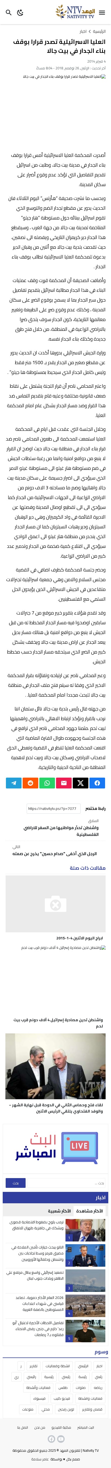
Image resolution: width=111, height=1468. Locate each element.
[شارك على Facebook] (97, 783)
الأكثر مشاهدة (89, 1211)
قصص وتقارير (92, 1409)
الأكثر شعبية (59, 1211)
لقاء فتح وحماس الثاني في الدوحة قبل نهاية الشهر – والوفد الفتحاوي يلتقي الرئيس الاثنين (56, 1108)
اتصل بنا (22, 1427)
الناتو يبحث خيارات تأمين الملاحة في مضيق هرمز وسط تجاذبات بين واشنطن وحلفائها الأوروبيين (37, 1253)
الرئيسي (83, 1366)
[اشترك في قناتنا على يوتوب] (60, 1439)
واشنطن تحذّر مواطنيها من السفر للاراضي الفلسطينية (61, 828)
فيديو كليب (62, 1398)
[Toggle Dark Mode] (20, 12)
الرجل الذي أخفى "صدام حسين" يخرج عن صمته (54, 851)
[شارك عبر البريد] (63, 783)
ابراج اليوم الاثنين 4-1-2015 (79, 938)
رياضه (98, 1387)
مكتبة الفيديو (61, 1427)
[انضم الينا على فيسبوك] (51, 1439)
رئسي (98, 1376)
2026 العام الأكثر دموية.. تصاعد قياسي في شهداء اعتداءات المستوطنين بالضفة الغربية (40, 1303)
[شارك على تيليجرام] (13, 783)
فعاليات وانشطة (90, 1398)
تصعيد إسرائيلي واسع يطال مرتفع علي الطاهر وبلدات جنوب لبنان (35, 1275)
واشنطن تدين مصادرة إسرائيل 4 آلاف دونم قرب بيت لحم (58, 1023)
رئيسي (66, 1376)
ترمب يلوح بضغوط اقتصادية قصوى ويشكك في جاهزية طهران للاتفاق (36, 1224)
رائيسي (31, 1376)
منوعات (27, 1409)
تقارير (33, 1366)
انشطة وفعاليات (58, 1366)
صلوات (81, 1387)
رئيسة (82, 1376)
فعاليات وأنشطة (38, 1387)
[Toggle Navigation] (103, 12)
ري (16, 1376)
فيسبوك (39, 1398)
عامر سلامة (40, 1459)
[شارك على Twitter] (80, 783)
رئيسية (49, 1376)
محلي (45, 1409)
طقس (63, 1387)
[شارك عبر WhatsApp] (47, 783)
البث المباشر (85, 1427)
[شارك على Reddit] (30, 783)
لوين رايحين (66, 1409)
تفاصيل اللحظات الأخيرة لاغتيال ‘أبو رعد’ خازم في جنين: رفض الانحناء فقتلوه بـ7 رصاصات (38, 1328)
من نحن (39, 1427)
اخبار (83, 31)
